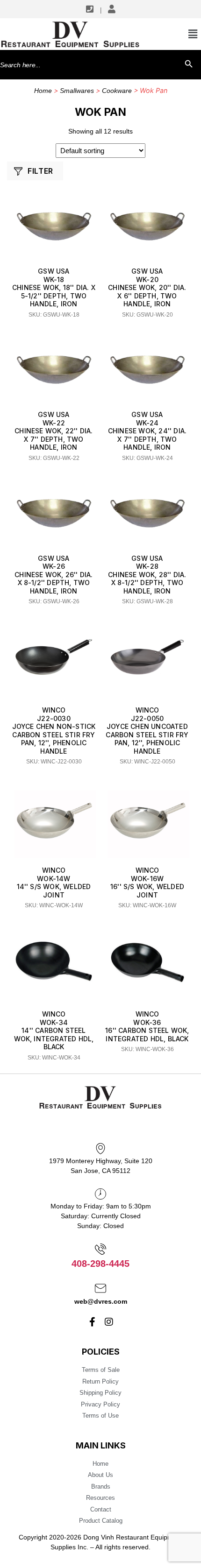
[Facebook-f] (92, 1322)
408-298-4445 (100, 1263)
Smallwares (77, 90)
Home (43, 90)
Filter (40, 171)
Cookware (117, 90)
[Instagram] (109, 1322)
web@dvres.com (100, 1301)
